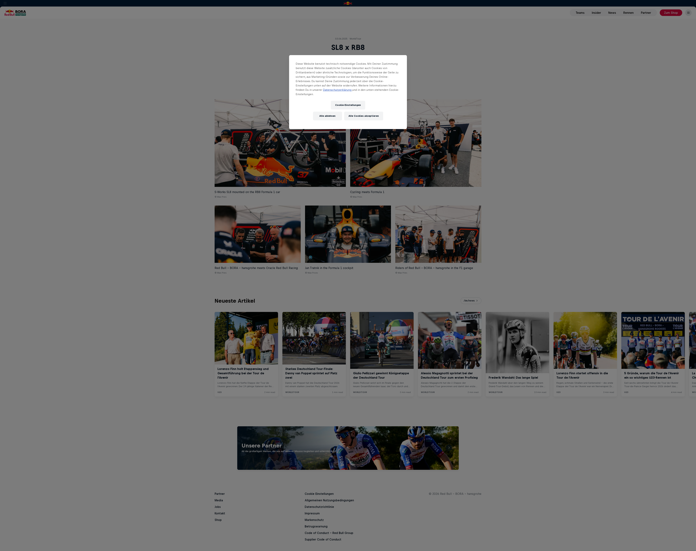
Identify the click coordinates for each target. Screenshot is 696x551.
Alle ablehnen (327, 116)
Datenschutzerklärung (337, 89)
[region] (348, 92)
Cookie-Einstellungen (348, 105)
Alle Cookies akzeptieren (364, 116)
